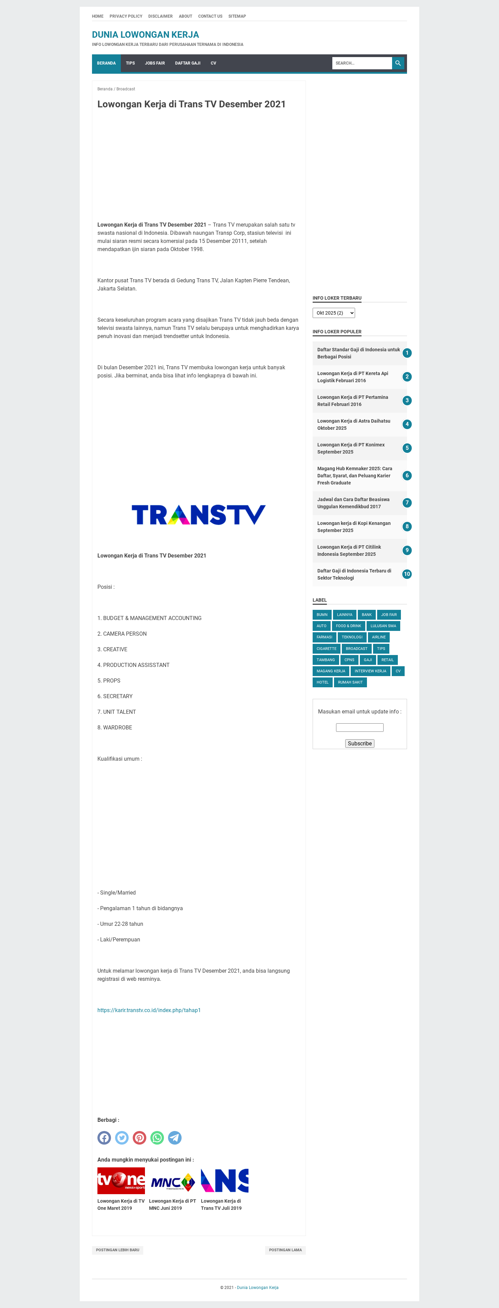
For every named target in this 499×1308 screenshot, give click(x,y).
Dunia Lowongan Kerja (145, 35)
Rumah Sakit (350, 682)
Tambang (326, 660)
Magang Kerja (331, 671)
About (185, 16)
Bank (367, 615)
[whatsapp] (157, 1138)
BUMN (322, 615)
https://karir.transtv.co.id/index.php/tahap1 (149, 1010)
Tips (130, 63)
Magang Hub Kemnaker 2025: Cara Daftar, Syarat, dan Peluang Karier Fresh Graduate (354, 475)
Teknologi (352, 637)
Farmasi (324, 637)
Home (98, 16)
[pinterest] (139, 1138)
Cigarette (326, 649)
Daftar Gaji (188, 63)
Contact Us (210, 16)
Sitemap (237, 16)
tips (381, 649)
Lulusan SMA (383, 626)
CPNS (349, 660)
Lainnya (344, 615)
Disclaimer (160, 16)
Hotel (323, 682)
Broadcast (357, 649)
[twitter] (122, 1138)
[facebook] (104, 1138)
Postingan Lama (285, 1250)
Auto (322, 626)
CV (213, 63)
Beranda (106, 63)
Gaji (368, 660)
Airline (379, 637)
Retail (388, 660)
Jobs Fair (155, 63)
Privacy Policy (126, 16)
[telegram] (175, 1138)
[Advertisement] (199, 165)
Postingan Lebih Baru (117, 1250)
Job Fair (389, 615)
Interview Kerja (370, 671)
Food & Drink (348, 626)
